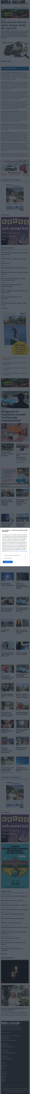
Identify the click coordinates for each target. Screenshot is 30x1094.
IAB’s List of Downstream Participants (16, 551)
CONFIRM (8, 561)
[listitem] (15, 555)
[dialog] (15, 547)
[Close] (27, 530)
